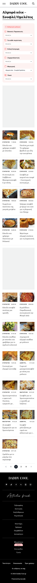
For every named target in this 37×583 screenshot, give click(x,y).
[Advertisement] (18, 106)
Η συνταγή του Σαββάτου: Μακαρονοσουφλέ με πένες (9, 178)
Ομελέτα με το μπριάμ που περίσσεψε (8, 457)
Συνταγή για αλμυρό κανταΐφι (9, 367)
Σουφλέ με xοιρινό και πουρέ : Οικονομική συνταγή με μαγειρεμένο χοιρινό (27, 181)
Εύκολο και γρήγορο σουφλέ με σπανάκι (9, 148)
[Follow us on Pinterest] (6, 484)
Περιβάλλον (18, 530)
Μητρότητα (18, 542)
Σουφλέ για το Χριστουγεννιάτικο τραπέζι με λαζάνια (27, 399)
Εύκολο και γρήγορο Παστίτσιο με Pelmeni (7, 237)
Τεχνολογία (18, 516)
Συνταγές (18, 509)
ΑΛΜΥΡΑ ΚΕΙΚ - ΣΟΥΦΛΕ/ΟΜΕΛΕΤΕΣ (23, 363)
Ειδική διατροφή (13, 49)
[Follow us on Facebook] (16, 484)
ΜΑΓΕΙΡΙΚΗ (24, 392)
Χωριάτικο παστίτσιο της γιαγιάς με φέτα (8, 207)
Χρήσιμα (18, 527)
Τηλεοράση (18, 505)
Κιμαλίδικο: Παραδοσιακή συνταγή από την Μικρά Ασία (26, 311)
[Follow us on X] (21, 484)
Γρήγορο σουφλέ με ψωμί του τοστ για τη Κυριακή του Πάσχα (27, 208)
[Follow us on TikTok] (11, 484)
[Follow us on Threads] (25, 484)
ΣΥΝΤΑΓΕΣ (6, 142)
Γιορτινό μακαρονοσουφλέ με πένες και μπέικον (27, 370)
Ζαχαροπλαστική (13, 58)
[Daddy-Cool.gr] (18, 3)
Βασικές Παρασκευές (15, 31)
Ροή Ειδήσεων (18, 512)
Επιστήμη (18, 524)
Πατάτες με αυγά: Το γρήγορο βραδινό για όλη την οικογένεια (27, 149)
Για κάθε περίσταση (14, 40)
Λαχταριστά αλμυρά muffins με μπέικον (26, 339)
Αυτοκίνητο (18, 534)
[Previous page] (6, 466)
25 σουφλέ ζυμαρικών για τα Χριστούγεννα (9, 427)
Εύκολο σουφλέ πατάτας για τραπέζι (8, 310)
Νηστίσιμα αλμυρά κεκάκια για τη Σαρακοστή (27, 236)
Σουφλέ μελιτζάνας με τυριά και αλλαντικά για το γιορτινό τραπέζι (27, 430)
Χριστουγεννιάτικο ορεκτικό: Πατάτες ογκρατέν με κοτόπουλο (9, 400)
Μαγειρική (11, 66)
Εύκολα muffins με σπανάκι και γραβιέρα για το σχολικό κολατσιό (9, 340)
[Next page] (31, 466)
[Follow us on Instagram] (30, 484)
